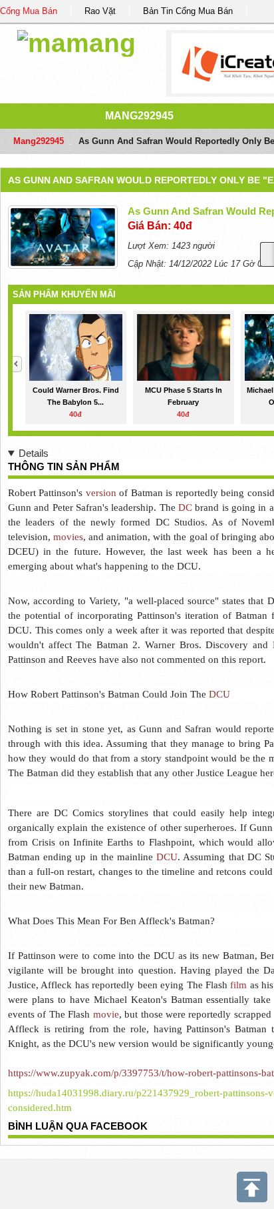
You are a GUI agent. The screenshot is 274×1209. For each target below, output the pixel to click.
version (101, 492)
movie (106, 1014)
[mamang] (76, 41)
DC (185, 507)
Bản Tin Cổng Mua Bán (188, 11)
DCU (219, 694)
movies (68, 536)
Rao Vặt (100, 11)
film (238, 985)
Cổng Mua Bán (28, 11)
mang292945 (139, 115)
